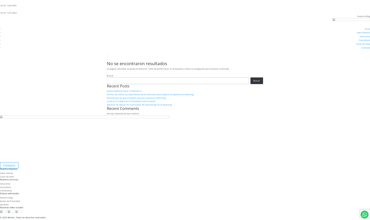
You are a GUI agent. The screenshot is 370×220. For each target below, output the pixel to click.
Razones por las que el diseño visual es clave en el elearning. (136, 98)
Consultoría (364, 40)
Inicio (367, 29)
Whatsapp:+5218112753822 (365, 215)
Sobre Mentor (363, 32)
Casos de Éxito (363, 44)
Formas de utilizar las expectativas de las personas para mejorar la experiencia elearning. (150, 94)
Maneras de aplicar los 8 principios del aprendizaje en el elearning (139, 104)
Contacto (365, 47)
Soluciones (365, 36)
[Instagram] (18, 212)
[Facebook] (3, 212)
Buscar (110, 75)
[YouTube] (11, 212)
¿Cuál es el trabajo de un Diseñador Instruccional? (131, 101)
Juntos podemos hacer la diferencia (124, 91)
